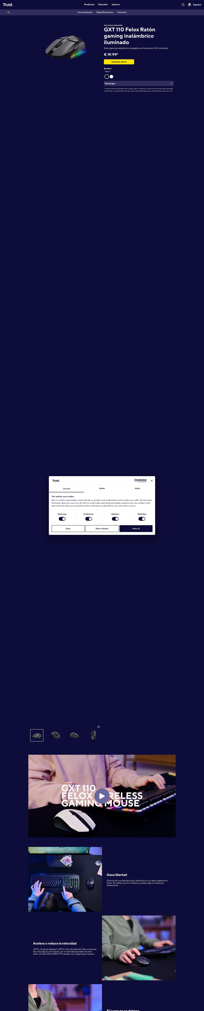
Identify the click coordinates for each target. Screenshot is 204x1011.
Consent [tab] (66, 489)
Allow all (136, 529)
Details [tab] (102, 488)
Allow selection (102, 529)
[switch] (88, 519)
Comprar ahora (119, 61)
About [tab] (137, 488)
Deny (68, 529)
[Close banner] (152, 480)
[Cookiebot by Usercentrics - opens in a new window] (136, 480)
